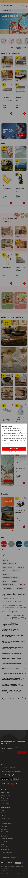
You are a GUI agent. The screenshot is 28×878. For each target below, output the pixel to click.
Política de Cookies (10, 443)
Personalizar (13, 452)
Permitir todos (14, 448)
